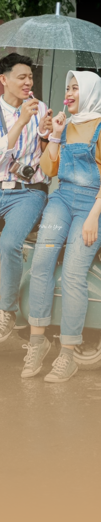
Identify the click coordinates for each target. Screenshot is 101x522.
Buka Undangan (50, 245)
